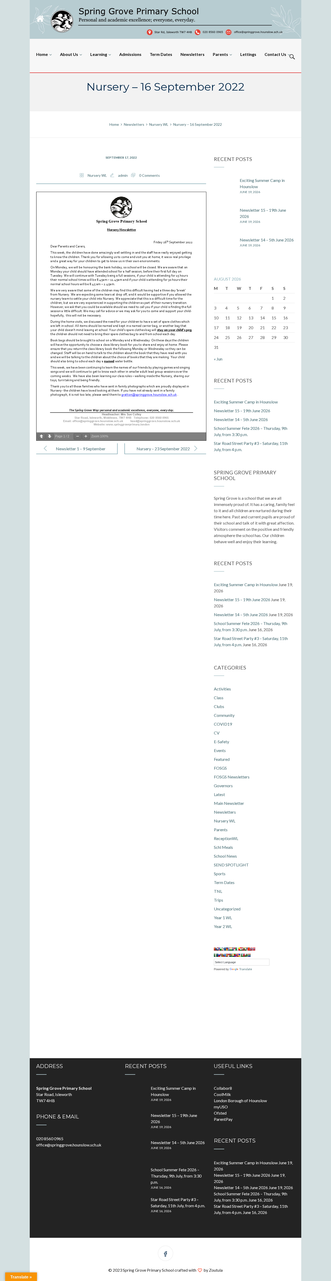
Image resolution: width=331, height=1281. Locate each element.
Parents (220, 54)
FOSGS (220, 767)
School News (225, 855)
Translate (245, 969)
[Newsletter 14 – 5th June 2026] (224, 247)
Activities (222, 688)
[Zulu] (248, 955)
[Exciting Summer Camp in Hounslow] (224, 187)
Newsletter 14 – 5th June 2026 (267, 239)
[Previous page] (41, 436)
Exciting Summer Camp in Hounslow (246, 401)
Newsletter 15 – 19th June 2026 (242, 410)
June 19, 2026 (250, 192)
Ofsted (220, 1112)
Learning (98, 54)
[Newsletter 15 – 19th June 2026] (224, 217)
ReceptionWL (226, 838)
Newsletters (192, 54)
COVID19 (223, 724)
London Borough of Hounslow (240, 1100)
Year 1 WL (223, 917)
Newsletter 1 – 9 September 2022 (81, 452)
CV (217, 732)
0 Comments (149, 175)
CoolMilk (222, 1094)
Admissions (130, 54)
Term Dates (161, 54)
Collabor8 (223, 1088)
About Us (69, 54)
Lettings (248, 54)
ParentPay (223, 1119)
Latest (219, 794)
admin (123, 175)
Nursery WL (97, 175)
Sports (219, 873)
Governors (223, 785)
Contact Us (275, 54)
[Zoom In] (86, 436)
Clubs (219, 706)
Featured (222, 759)
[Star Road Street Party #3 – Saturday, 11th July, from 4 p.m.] (135, 1206)
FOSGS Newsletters (232, 776)
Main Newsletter (229, 803)
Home (42, 54)
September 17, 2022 (121, 157)
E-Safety (221, 741)
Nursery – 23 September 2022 (163, 448)
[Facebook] (165, 1254)
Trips (218, 899)
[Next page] (50, 436)
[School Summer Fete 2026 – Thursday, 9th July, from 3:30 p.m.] (135, 1177)
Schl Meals (223, 847)
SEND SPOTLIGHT (231, 864)
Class (218, 697)
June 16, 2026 (161, 1187)
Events (220, 750)
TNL (218, 891)
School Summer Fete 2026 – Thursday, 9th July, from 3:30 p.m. (176, 1175)
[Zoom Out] (77, 436)
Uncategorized (227, 908)
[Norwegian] (253, 949)
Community (224, 715)
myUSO (221, 1106)
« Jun (218, 358)
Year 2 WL (223, 926)
